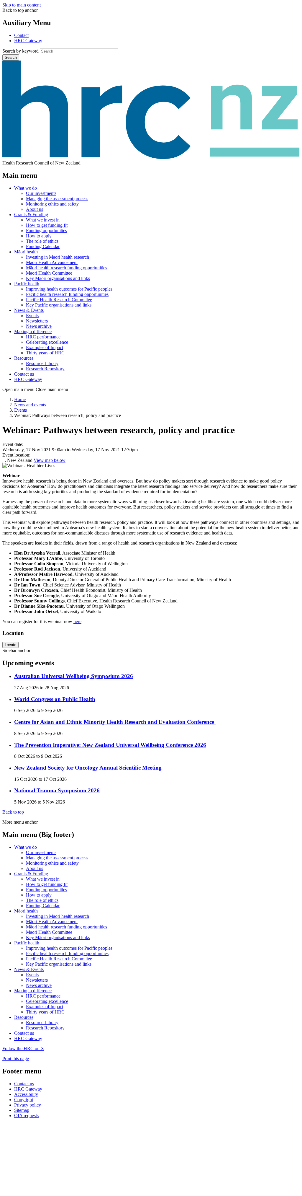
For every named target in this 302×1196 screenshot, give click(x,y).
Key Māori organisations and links (58, 278)
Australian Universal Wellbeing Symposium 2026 (73, 676)
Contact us (24, 374)
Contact (21, 35)
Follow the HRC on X (23, 1048)
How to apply (39, 235)
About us (34, 209)
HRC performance (43, 336)
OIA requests (26, 1115)
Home (20, 399)
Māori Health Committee (49, 273)
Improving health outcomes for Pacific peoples (69, 288)
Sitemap (21, 1110)
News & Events (29, 310)
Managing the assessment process (57, 198)
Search (11, 57)
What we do (25, 187)
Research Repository (45, 368)
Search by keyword (20, 50)
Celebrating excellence (47, 342)
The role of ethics (42, 241)
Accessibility (26, 1094)
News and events (30, 404)
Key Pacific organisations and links (58, 304)
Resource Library (42, 363)
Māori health (26, 251)
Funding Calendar (43, 246)
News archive (39, 326)
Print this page (15, 1058)
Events (32, 315)
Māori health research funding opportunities (66, 267)
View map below (49, 460)
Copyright (23, 1099)
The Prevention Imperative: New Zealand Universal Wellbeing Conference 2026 (110, 745)
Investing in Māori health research (57, 257)
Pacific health (26, 283)
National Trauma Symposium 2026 (57, 790)
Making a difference (33, 331)
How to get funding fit (47, 225)
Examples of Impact (44, 347)
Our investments (41, 193)
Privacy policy (27, 1104)
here (77, 621)
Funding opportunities (46, 230)
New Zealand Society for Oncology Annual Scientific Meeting (88, 768)
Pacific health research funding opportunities (67, 294)
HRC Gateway (28, 40)
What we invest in (43, 219)
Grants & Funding (31, 214)
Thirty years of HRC (45, 352)
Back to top (13, 811)
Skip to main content (21, 4)
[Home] (151, 157)
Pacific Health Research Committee (59, 299)
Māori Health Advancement (52, 262)
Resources (23, 358)
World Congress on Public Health (54, 699)
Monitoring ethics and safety (52, 203)
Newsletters (37, 320)
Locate (10, 645)
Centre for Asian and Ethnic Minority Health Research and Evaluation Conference (115, 722)
